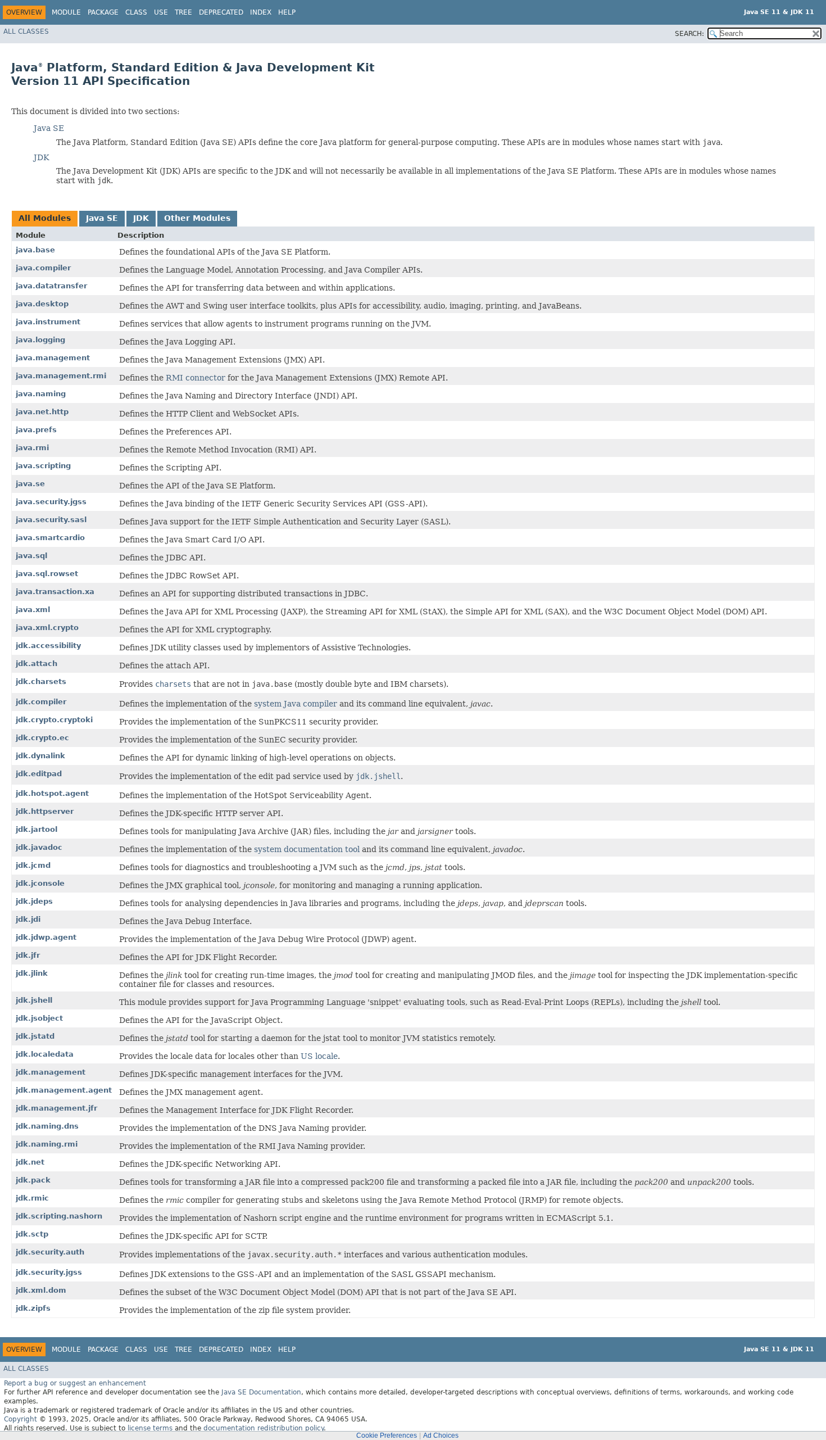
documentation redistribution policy (263, 1428)
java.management (53, 358)
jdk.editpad (39, 773)
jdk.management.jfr (56, 1108)
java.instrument (48, 322)
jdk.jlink (32, 973)
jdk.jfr (28, 955)
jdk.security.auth (50, 1252)
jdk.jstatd (35, 1036)
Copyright (20, 1419)
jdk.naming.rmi (47, 1144)
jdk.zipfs (33, 1308)
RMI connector (195, 377)
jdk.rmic (32, 1198)
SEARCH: (689, 34)
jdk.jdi (28, 919)
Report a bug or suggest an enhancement (75, 1383)
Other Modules (197, 218)
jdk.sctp (32, 1234)
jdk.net (30, 1162)
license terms (150, 1428)
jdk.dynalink (40, 755)
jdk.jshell (34, 1000)
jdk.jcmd (33, 865)
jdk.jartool (36, 829)
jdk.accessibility (48, 645)
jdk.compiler (41, 702)
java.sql (31, 555)
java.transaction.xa (55, 591)
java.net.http (42, 411)
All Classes (26, 31)
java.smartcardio (50, 537)
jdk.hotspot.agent (52, 793)
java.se (30, 483)
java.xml (33, 609)
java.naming (41, 394)
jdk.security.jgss (49, 1272)
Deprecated (221, 12)
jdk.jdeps (34, 901)
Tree (183, 12)
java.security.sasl (51, 519)
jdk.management (50, 1072)
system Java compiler (295, 703)
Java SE (49, 128)
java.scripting (43, 465)
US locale (319, 1056)
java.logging (40, 340)
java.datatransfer (51, 286)
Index (260, 12)
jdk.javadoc (39, 847)
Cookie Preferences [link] (386, 1435)
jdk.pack (33, 1180)
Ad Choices (441, 1435)
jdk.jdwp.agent (46, 937)
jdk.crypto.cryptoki (54, 720)
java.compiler (43, 268)
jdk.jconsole (40, 883)
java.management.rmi (61, 376)
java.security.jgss (51, 501)
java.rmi (32, 447)
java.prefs (36, 429)
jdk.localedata (45, 1054)
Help (287, 12)
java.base (35, 250)
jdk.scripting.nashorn (59, 1216)
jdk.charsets (41, 681)
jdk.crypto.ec (42, 737)
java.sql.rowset (47, 573)
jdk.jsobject (39, 1018)
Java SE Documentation (261, 1392)
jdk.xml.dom (41, 1290)
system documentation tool (307, 849)
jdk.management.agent (64, 1090)
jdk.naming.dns (47, 1126)
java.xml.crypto (47, 627)
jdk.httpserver (45, 811)
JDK (41, 157)
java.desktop (42, 304)
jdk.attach (36, 663)
